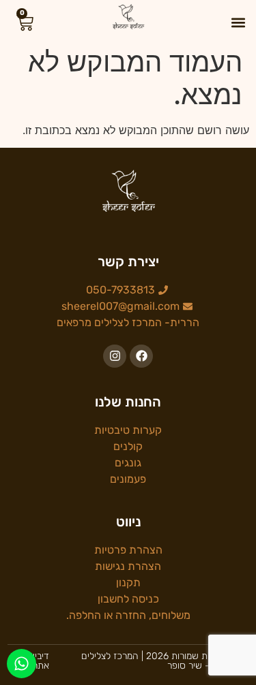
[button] (238, 22)
